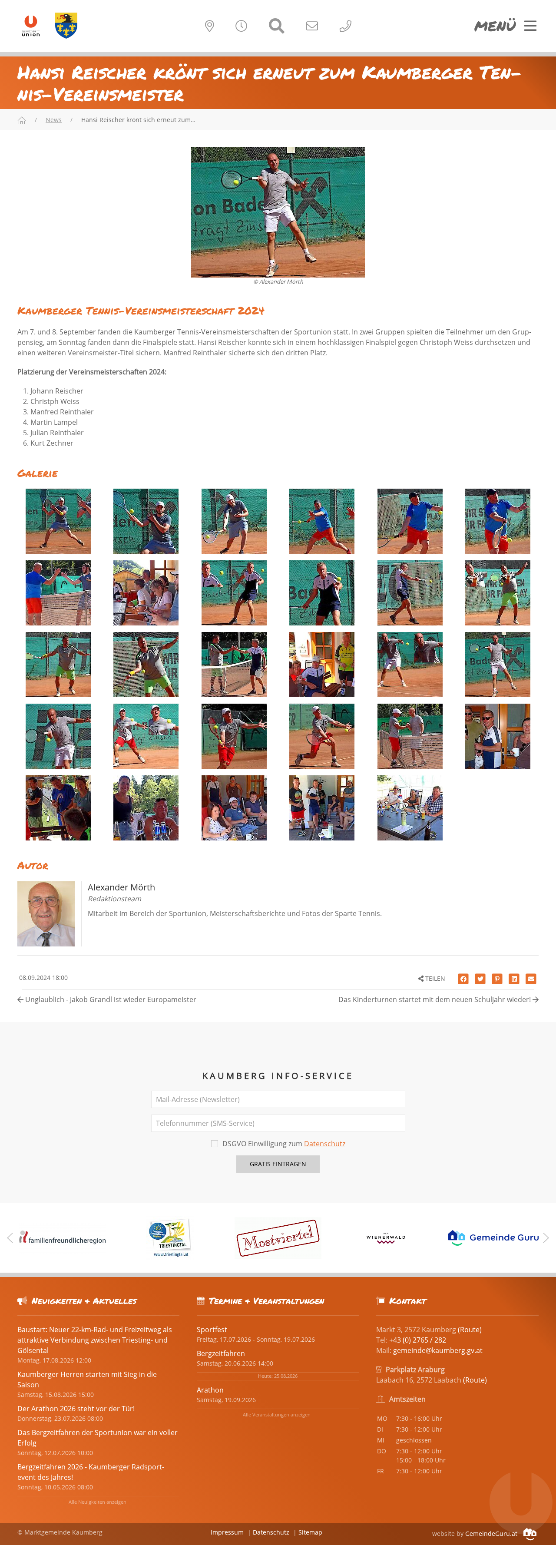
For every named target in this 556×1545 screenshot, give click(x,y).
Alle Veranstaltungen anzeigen (277, 1414)
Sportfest (212, 1329)
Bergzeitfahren (221, 1353)
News (54, 120)
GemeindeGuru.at (492, 1533)
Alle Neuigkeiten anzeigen (97, 1502)
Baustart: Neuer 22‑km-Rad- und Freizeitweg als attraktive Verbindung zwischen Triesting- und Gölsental (94, 1340)
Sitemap (310, 1532)
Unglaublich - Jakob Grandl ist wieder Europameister (109, 999)
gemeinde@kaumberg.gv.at (438, 1350)
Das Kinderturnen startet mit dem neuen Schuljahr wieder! (435, 999)
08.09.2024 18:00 (42, 977)
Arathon (210, 1390)
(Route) (470, 1329)
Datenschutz (324, 1143)
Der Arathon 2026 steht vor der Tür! (76, 1408)
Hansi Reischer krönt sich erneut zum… (138, 120)
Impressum (227, 1532)
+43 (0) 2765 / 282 (417, 1340)
